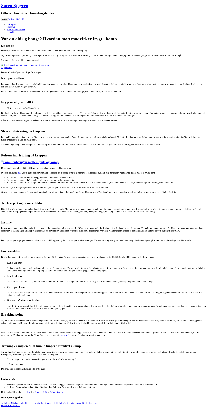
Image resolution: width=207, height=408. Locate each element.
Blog (28, 392)
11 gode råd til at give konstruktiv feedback (76, 403)
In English (11, 24)
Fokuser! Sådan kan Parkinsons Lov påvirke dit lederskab (28, 403)
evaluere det (65, 335)
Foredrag (11, 27)
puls (19, 173)
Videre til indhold (16, 19)
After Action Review (16, 29)
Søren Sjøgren (14, 5)
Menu (4, 19)
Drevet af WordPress (10, 405)
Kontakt (10, 32)
